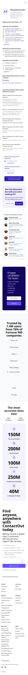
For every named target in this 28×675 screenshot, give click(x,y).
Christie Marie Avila (14, 230)
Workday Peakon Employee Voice (13, 30)
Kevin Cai (11, 248)
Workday (7, 35)
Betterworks (16, 250)
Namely (16, 245)
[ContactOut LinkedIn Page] (2, 667)
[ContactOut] (8, 2)
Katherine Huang (13, 217)
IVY (9, 220)
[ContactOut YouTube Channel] (5, 667)
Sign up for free (14, 566)
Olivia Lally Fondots (14, 223)
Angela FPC (12, 236)
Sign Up (14, 303)
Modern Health (20, 256)
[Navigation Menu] (25, 2)
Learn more (14, 298)
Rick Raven (12, 242)
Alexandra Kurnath (17, 10)
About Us (18, 598)
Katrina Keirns (12, 253)
